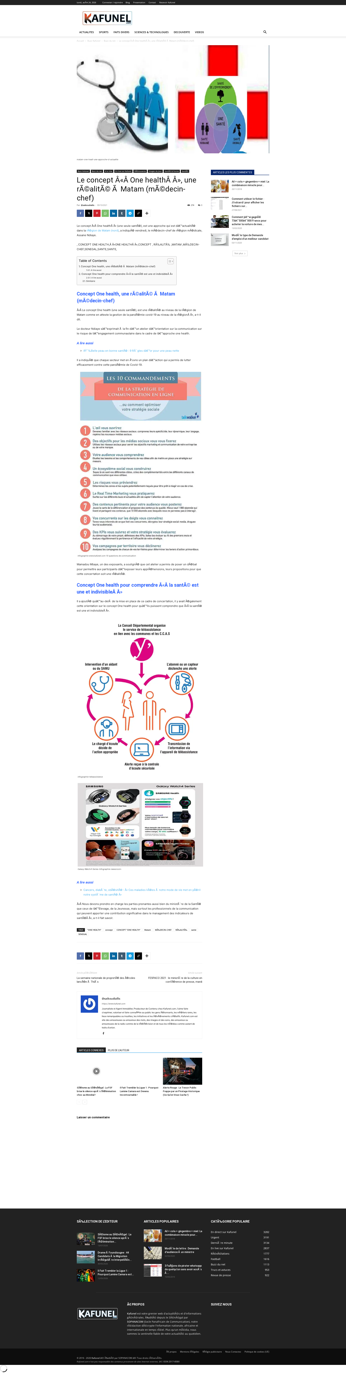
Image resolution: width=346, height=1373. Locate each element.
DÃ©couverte (140, 171)
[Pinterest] (97, 213)
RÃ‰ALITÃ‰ (181, 929)
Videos (199, 32)
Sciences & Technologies (151, 32)
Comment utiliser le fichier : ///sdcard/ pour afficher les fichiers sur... (248, 202)
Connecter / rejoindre (112, 2)
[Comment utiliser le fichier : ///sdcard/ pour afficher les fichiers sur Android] (220, 203)
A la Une (108, 171)
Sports (103, 32)
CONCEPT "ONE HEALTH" (128, 929)
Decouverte (182, 32)
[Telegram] (130, 213)
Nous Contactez (233, 1351)
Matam (147, 929)
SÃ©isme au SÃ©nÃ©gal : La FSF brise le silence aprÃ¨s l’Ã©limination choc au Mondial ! (96, 1091)
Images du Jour (155, 171)
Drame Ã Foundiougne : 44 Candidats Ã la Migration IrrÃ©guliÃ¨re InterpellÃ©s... (115, 1256)
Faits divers (121, 32)
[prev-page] (79, 1102)
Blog (128, 2)
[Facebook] (80, 213)
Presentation (139, 2)
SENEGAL (82, 934)
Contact (152, 2)
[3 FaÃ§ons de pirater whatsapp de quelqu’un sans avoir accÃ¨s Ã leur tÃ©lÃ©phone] (153, 1270)
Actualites (86, 32)
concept (109, 929)
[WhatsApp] (105, 213)
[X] (88, 213)
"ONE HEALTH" (94, 929)
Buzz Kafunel (93, 40)
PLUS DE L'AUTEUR (118, 1050)
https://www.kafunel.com (113, 1003)
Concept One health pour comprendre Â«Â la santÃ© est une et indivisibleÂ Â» (127, 273)
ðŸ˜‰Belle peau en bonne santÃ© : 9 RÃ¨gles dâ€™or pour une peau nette (131, 350)
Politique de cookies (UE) (257, 1351)
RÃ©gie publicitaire (212, 1351)
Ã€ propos (171, 1351)
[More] (147, 213)
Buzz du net (110, 40)
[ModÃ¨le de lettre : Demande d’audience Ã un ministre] (153, 1253)
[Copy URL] (138, 213)
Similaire (90, 281)
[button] (265, 32)
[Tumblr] (121, 213)
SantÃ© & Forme (172, 171)
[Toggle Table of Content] (169, 261)
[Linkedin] (113, 213)
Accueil (80, 40)
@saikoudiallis (87, 205)
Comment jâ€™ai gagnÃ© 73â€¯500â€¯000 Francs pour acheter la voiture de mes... (249, 221)
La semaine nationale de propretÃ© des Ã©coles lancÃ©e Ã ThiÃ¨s (106, 979)
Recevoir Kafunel (167, 2)
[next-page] (85, 1102)
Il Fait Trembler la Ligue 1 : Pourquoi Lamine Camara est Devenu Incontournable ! (139, 1091)
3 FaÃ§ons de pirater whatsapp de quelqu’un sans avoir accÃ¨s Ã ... (183, 1269)
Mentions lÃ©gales (189, 1351)
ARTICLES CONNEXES (91, 1050)
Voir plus (238, 253)
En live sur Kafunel (123, 171)
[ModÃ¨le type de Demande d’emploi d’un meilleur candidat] (220, 239)
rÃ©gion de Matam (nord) (102, 230)
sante (193, 929)
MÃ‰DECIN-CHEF (163, 929)
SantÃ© (185, 171)
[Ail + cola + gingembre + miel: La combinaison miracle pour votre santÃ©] (220, 186)
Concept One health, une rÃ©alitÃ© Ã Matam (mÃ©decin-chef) (118, 266)
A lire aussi (96, 270)
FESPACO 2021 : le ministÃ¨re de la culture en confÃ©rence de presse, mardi (175, 979)
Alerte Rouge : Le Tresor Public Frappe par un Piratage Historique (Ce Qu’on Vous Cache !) (181, 1091)
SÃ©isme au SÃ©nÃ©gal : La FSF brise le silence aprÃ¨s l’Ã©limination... (114, 1238)
